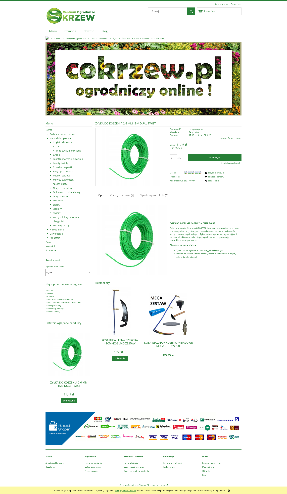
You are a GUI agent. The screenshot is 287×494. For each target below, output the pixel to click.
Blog (204, 475)
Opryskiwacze (60, 196)
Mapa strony (208, 466)
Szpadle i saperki (62, 167)
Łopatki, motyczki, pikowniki (68, 159)
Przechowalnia (91, 471)
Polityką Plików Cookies (125, 490)
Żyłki (58, 146)
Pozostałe (58, 200)
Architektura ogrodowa (62, 134)
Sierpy (56, 204)
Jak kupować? (169, 466)
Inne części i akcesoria (68, 150)
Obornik (49, 293)
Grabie (56, 154)
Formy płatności (131, 462)
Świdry (56, 213)
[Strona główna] (70, 15)
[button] (214, 172)
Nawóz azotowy (53, 311)
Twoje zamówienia (93, 462)
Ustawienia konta (93, 466)
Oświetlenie (56, 233)
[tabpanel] (168, 240)
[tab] (141, 112)
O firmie (206, 471)
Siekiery (57, 208)
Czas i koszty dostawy (134, 466)
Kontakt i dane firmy (211, 462)
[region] (143, 78)
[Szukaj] (191, 11)
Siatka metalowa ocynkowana (59, 299)
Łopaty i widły (60, 163)
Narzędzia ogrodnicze (62, 138)
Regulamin (50, 466)
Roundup (50, 296)
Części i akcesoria (62, 142)
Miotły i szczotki (61, 175)
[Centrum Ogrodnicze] (143, 78)
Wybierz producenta (55, 266)
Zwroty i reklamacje (55, 462)
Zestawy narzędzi (62, 225)
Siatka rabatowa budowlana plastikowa (63, 302)
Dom (48, 242)
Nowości (50, 246)
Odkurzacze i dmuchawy (66, 192)
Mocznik (49, 290)
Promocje (51, 250)
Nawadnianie (57, 229)
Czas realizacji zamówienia (136, 471)
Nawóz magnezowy (54, 308)
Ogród (49, 129)
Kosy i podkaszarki (63, 171)
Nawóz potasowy (53, 305)
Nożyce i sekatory (62, 188)
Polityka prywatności (172, 462)
